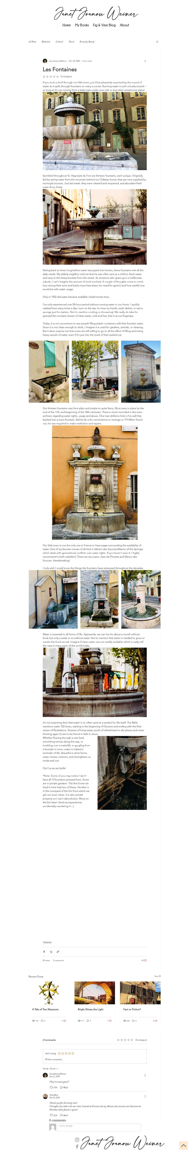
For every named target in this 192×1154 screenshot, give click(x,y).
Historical (46, 41)
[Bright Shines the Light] (94, 993)
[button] (157, 42)
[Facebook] (77, 1146)
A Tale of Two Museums (45, 1009)
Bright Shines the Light (90, 1009)
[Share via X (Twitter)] (51, 951)
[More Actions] (145, 1075)
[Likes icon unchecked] (51, 1087)
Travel (71, 41)
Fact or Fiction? (132, 1009)
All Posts (32, 41)
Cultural (59, 41)
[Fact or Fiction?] (140, 993)
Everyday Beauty (87, 41)
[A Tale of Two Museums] (49, 993)
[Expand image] (49, 372)
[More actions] (145, 61)
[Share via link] (58, 951)
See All (158, 976)
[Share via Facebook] (44, 951)
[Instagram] (77, 1139)
